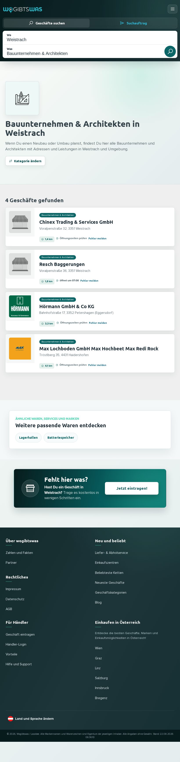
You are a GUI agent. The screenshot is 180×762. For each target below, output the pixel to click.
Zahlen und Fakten (19, 553)
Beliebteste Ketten (109, 573)
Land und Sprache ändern (34, 719)
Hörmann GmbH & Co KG (66, 306)
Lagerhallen (28, 437)
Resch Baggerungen (62, 264)
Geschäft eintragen (20, 634)
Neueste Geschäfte (109, 582)
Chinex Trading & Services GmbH (76, 222)
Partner (11, 562)
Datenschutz (15, 599)
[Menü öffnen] (172, 9)
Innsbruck (102, 688)
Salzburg (101, 678)
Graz (98, 658)
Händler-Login (16, 644)
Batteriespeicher (60, 437)
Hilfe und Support (19, 664)
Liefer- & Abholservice (111, 553)
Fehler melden (97, 238)
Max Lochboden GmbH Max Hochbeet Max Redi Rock (98, 348)
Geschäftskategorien (110, 592)
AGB (9, 609)
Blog (98, 602)
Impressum (13, 589)
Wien (98, 648)
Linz (98, 668)
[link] (90, 226)
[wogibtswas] (23, 9)
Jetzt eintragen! (131, 488)
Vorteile (11, 654)
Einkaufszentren (107, 562)
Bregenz (101, 698)
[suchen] (170, 51)
